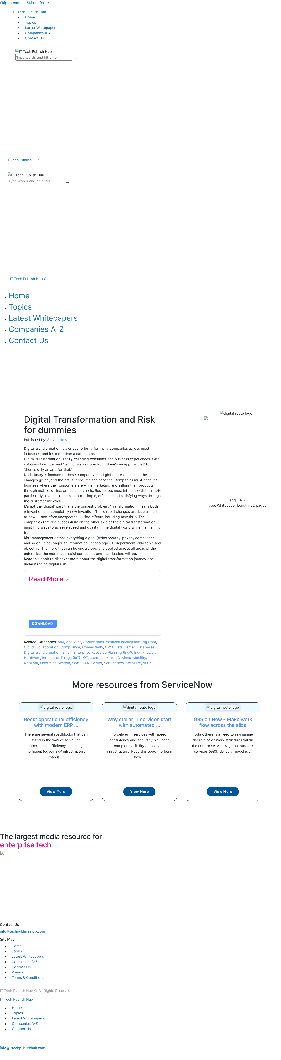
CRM (109, 647)
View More (56, 791)
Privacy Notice (39, 609)
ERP (137, 652)
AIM (61, 642)
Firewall (148, 652)
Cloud (29, 647)
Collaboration (47, 647)
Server (97, 663)
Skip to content (13, 2)
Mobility (139, 657)
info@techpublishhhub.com (22, 931)
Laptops (96, 657)
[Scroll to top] (2, 1055)
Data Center (125, 647)
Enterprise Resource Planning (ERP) (102, 652)
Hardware (32, 657)
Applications (93, 642)
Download (42, 623)
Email (66, 652)
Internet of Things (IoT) (61, 657)
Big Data (149, 642)
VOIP (147, 663)
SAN (86, 663)
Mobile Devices (118, 657)
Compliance (70, 647)
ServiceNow (57, 439)
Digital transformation (42, 652)
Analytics (73, 642)
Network (31, 663)
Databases (145, 647)
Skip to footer (38, 2)
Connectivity (92, 647)
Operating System (55, 663)
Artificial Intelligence (123, 642)
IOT (85, 657)
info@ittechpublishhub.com (22, 1048)
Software (133, 663)
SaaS (76, 663)
